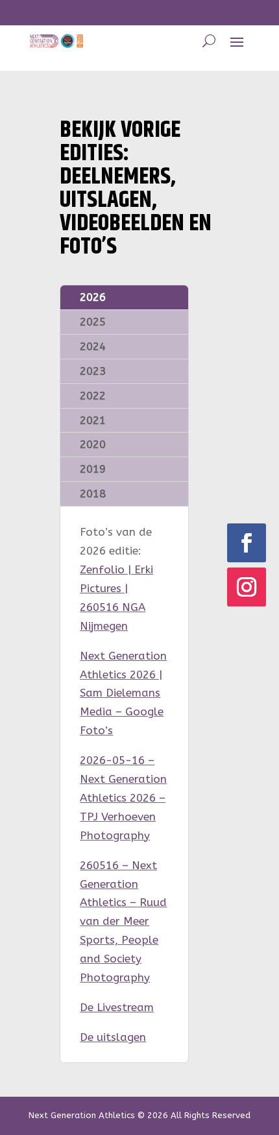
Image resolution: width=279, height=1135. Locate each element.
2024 (93, 346)
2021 (93, 420)
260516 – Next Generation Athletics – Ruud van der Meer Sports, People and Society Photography (123, 921)
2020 (93, 444)
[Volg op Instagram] (246, 587)
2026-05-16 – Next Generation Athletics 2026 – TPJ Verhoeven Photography (123, 798)
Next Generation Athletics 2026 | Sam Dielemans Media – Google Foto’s (123, 693)
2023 (93, 370)
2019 (93, 468)
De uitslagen (113, 1037)
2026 (93, 297)
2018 (93, 493)
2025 (93, 321)
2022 (93, 395)
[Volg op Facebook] (246, 542)
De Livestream (117, 1007)
